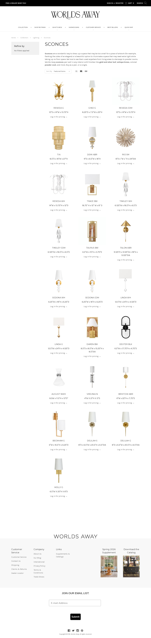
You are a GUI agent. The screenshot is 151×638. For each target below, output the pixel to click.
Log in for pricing (58, 117)
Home (13, 38)
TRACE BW (92, 201)
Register (119, 3)
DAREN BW (92, 344)
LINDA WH (126, 298)
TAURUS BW (92, 248)
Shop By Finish (40, 27)
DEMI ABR (92, 154)
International (39, 562)
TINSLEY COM (59, 248)
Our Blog (37, 558)
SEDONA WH (58, 298)
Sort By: (49, 71)
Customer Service (93, 27)
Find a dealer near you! (16, 3)
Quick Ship (129, 27)
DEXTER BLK (125, 344)
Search (140, 3)
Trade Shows (39, 577)
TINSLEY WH (126, 201)
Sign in (110, 3)
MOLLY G (58, 487)
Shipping (15, 565)
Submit (75, 616)
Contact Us (16, 561)
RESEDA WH (58, 201)
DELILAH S (92, 441)
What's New (57, 27)
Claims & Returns (19, 569)
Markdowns (74, 27)
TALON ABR (126, 248)
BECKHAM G (59, 441)
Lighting (36, 38)
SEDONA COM (92, 298)
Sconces (47, 38)
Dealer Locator (17, 573)
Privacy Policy (39, 566)
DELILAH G (125, 441)
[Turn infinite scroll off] (86, 71)
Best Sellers (112, 27)
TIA (58, 154)
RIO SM (125, 154)
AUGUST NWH (59, 394)
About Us (37, 554)
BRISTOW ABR (125, 394)
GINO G (92, 108)
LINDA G (59, 344)
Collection (23, 27)
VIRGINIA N (92, 394)
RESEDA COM (125, 108)
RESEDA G (59, 108)
